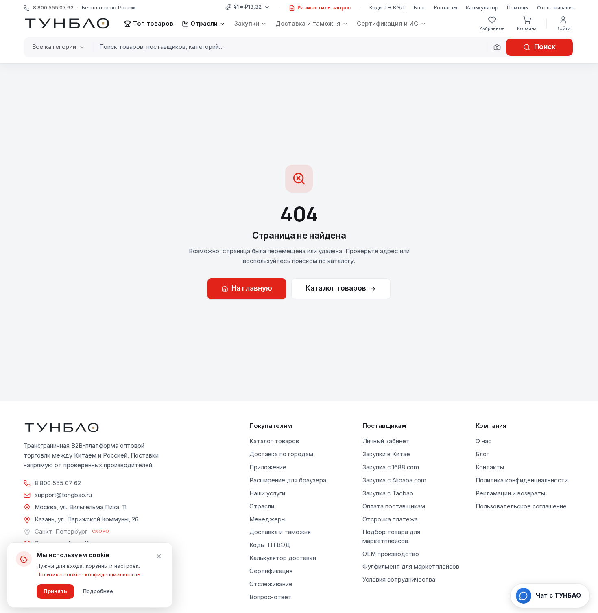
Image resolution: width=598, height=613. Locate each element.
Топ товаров (153, 23)
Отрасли (204, 23)
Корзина (527, 28)
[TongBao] (67, 24)
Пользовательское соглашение (521, 506)
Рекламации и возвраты (510, 493)
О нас (483, 441)
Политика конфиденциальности (522, 480)
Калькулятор (482, 7)
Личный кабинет (386, 441)
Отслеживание (556, 7)
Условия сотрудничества (398, 579)
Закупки (246, 23)
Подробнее (98, 591)
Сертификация (270, 571)
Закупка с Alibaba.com (394, 480)
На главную (251, 288)
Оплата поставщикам (393, 506)
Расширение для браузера (287, 480)
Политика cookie (59, 574)
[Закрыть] (158, 556)
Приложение (267, 467)
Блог (420, 7)
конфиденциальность (112, 574)
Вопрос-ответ (270, 597)
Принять (55, 591)
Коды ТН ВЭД (387, 7)
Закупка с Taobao (387, 493)
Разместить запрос (324, 7)
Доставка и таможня (307, 23)
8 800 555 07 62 (58, 483)
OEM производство (390, 554)
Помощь (517, 7)
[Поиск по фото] (497, 47)
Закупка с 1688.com (390, 467)
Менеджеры (267, 519)
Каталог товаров (336, 288)
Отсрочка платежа (390, 519)
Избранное (492, 28)
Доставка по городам (281, 454)
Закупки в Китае (386, 454)
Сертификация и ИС (387, 23)
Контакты (445, 7)
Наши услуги (267, 493)
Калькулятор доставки (282, 558)
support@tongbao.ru (63, 495)
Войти (563, 28)
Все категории (54, 46)
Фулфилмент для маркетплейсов (410, 566)
